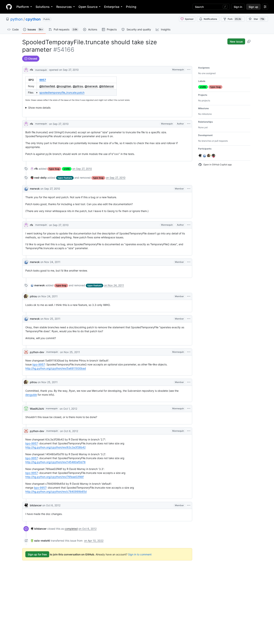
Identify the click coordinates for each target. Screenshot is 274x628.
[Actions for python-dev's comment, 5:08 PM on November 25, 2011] (188, 352)
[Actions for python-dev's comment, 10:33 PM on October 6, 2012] (188, 431)
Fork (234, 19)
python (16, 19)
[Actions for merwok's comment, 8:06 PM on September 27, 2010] (188, 188)
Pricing (131, 7)
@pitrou (78, 86)
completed (71, 528)
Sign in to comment (140, 554)
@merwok (91, 86)
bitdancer (36, 505)
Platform (22, 7)
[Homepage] (9, 7)
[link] (34, 169)
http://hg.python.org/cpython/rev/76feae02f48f (54, 476)
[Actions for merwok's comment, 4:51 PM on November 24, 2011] (188, 262)
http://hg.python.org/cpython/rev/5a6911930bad (55, 368)
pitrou (33, 296)
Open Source (87, 7)
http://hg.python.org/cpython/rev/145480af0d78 (55, 462)
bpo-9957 (38, 364)
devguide (31, 394)
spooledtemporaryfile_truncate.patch (61, 92)
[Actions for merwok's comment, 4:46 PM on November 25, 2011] (188, 318)
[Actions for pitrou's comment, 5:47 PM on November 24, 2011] (188, 296)
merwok (35, 188)
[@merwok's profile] (26, 188)
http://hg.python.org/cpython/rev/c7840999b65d (56, 491)
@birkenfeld (47, 86)
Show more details (39, 107)
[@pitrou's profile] (26, 296)
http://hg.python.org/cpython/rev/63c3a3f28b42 (55, 447)
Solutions (43, 7)
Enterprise (111, 7)
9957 (42, 79)
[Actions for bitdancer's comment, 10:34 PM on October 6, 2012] (188, 505)
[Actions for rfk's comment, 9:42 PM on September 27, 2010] (188, 224)
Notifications (210, 19)
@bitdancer (106, 86)
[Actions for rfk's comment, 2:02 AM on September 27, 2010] (188, 123)
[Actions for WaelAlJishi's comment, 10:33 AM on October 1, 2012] (188, 408)
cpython (33, 19)
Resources (64, 7)
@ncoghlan (63, 86)
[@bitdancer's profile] (26, 505)
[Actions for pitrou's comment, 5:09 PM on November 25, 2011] (188, 382)
